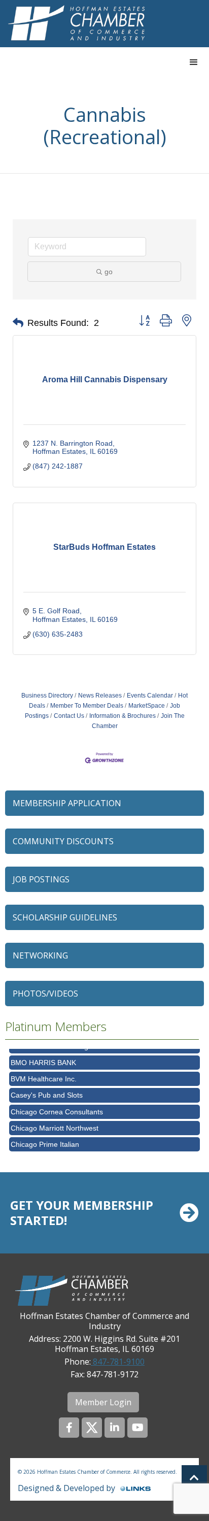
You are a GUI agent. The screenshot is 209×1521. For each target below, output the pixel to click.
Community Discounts (63, 841)
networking (40, 955)
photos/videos (45, 993)
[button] (194, 62)
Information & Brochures (122, 715)
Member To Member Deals (86, 705)
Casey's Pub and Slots (47, 1091)
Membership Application (67, 803)
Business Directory (47, 695)
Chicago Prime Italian (45, 1140)
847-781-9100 (118, 1361)
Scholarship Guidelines (65, 917)
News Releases (100, 695)
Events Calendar (150, 695)
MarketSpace (146, 705)
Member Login (103, 1402)
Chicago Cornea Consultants (57, 1108)
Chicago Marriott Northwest (54, 1124)
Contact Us (69, 715)
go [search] (108, 272)
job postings (41, 879)
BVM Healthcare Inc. (44, 1075)
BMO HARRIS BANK (43, 1058)
